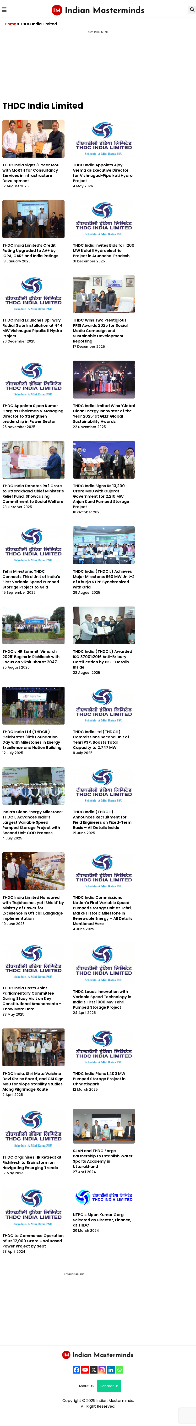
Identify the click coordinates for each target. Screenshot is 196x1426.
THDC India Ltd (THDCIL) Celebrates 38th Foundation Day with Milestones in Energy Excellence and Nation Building (31, 739)
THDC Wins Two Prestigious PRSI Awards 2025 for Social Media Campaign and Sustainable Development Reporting (100, 330)
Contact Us (109, 1386)
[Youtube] (85, 1370)
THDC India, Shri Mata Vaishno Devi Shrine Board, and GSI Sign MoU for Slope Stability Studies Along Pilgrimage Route (32, 1081)
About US (86, 1386)
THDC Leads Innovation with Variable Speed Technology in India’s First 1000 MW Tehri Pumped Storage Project (102, 999)
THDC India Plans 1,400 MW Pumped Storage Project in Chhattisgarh (99, 1079)
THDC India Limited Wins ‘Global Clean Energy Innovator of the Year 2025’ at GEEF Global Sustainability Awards (104, 413)
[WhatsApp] (119, 1370)
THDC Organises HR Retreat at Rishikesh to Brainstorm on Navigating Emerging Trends (31, 1162)
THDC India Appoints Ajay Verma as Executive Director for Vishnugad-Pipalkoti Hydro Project (103, 173)
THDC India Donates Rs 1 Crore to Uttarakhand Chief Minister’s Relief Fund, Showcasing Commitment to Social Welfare (33, 493)
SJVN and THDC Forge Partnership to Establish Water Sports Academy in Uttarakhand (103, 1158)
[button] (4, 9)
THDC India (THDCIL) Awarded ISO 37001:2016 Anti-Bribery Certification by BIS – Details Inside (102, 659)
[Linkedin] (111, 1370)
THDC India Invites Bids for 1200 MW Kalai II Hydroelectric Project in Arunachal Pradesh (103, 251)
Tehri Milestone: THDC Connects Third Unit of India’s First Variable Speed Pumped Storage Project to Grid (31, 579)
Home (10, 24)
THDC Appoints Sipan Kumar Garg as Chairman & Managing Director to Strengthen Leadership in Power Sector (32, 413)
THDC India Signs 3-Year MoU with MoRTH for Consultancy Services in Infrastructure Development (31, 173)
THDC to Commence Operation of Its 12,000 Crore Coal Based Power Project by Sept (33, 1241)
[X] (94, 1370)
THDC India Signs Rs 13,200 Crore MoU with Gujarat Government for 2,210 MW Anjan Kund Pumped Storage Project (101, 496)
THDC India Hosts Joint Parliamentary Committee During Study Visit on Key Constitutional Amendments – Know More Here (31, 998)
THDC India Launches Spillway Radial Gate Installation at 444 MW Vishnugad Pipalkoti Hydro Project (32, 328)
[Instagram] (102, 1370)
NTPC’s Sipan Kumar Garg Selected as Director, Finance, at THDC (102, 1220)
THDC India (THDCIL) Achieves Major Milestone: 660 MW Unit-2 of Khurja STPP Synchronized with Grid (104, 579)
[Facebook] (76, 1370)
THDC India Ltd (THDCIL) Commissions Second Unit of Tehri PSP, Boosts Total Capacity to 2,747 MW (101, 739)
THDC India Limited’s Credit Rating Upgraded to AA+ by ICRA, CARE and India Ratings (30, 251)
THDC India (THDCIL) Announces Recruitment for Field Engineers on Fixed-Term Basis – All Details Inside (102, 819)
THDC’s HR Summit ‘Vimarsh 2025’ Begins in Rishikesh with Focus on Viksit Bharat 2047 (31, 657)
